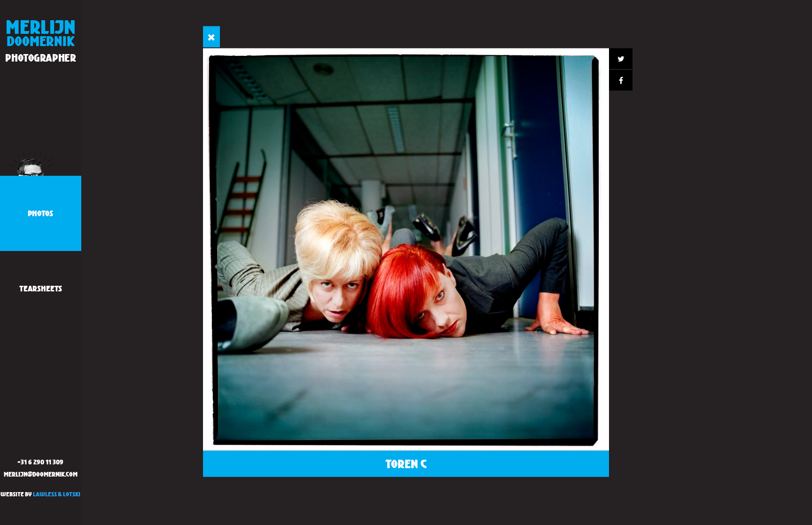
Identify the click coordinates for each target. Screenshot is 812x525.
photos (40, 213)
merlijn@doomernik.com (41, 474)
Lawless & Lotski (56, 494)
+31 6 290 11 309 (40, 462)
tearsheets (40, 288)
